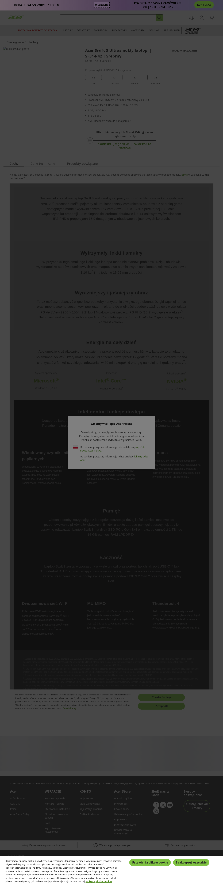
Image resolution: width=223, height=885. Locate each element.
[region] (111, 870)
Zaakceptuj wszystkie (191, 862)
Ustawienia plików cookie (150, 862)
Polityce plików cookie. (99, 881)
